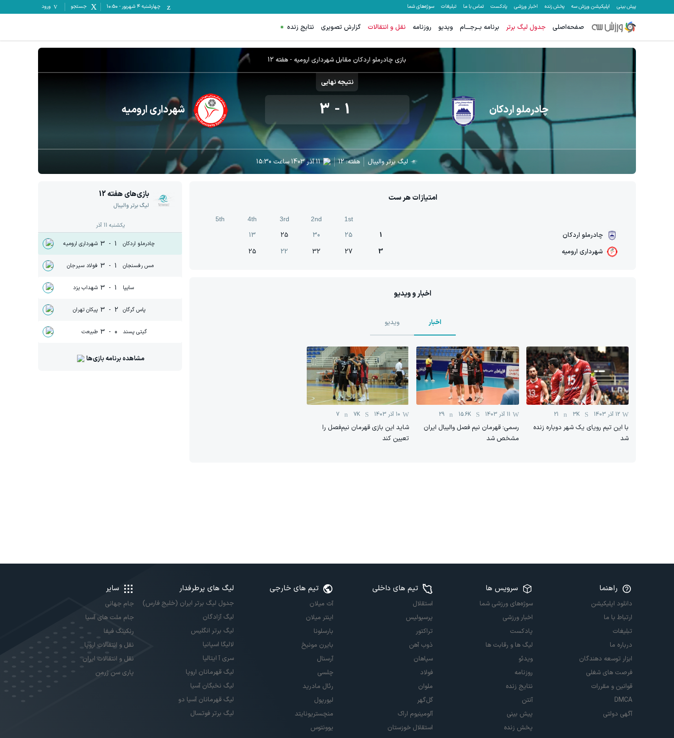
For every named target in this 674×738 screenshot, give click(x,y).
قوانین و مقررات (611, 686)
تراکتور (424, 631)
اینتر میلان (319, 617)
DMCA (623, 700)
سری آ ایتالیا (218, 658)
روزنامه (422, 27)
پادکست (499, 7)
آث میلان (321, 604)
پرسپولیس (419, 617)
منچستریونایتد (314, 714)
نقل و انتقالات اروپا (109, 645)
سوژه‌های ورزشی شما (506, 604)
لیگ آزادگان (218, 617)
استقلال (423, 604)
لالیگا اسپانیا (218, 644)
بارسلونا (323, 631)
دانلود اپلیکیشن (611, 604)
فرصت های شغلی (609, 672)
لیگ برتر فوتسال (211, 713)
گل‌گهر (425, 700)
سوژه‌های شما (420, 7)
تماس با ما (473, 7)
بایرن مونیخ (317, 645)
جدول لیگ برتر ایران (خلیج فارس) (188, 603)
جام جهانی (119, 604)
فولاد (426, 672)
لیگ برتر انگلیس (212, 631)
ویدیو (445, 27)
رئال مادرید (318, 686)
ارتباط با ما (618, 617)
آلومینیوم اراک (415, 714)
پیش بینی (626, 7)
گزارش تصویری (341, 27)
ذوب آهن (421, 645)
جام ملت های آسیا (109, 617)
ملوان (425, 686)
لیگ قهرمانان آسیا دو (205, 699)
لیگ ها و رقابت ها (509, 645)
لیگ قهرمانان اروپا (209, 672)
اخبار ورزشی (526, 7)
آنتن (527, 700)
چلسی (325, 672)
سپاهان (423, 659)
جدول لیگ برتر (526, 27)
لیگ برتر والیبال (388, 162)
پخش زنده (554, 7)
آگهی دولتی (617, 714)
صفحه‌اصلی (568, 27)
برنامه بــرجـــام (479, 27)
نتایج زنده (300, 27)
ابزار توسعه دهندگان (605, 659)
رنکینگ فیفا (119, 631)
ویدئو (525, 659)
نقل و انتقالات (387, 27)
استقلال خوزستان (410, 727)
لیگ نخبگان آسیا (211, 686)
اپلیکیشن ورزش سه (590, 7)
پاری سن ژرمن (114, 672)
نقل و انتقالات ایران (108, 659)
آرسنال (325, 659)
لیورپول (323, 700)
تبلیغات (448, 7)
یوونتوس (321, 727)
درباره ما (621, 645)
